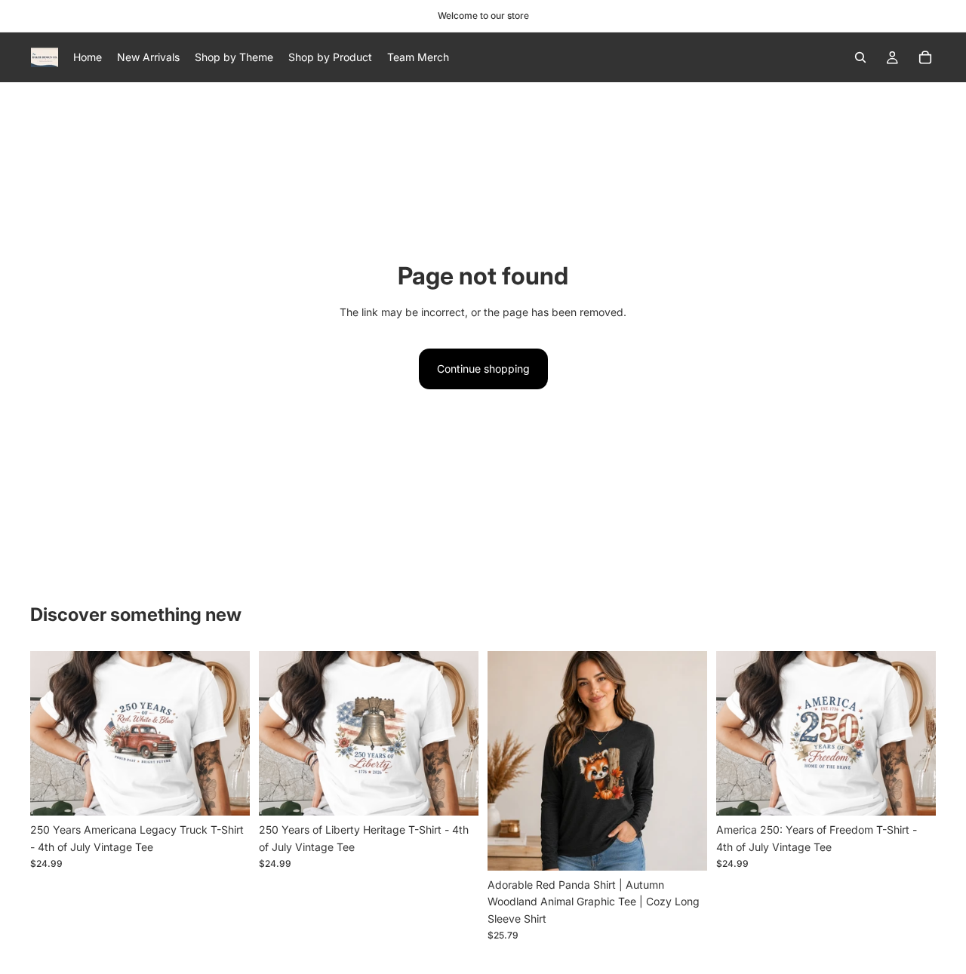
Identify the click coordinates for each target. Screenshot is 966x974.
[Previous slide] (52, 733)
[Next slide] (227, 733)
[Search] (860, 57)
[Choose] (226, 792)
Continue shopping (483, 368)
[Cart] (925, 57)
